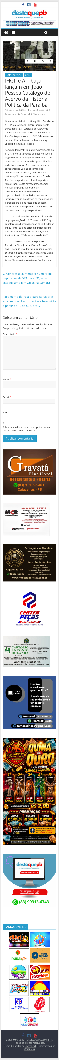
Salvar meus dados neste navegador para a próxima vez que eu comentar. (26, 428)
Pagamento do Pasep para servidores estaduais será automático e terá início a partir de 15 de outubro (29, 301)
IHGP (31, 114)
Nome (7, 379)
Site (5, 412)
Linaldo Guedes (37, 110)
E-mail (7, 397)
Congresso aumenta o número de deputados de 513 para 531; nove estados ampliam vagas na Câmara (27, 278)
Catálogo (25, 114)
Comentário (10, 334)
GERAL (28, 75)
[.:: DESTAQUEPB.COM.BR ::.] (29, 11)
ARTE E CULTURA (14, 75)
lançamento (39, 114)
